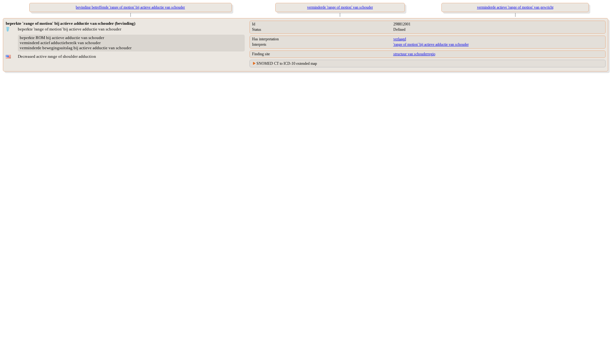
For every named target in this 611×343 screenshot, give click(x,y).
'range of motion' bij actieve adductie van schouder (431, 44)
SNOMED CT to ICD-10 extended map (286, 63)
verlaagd (399, 39)
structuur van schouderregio (414, 54)
